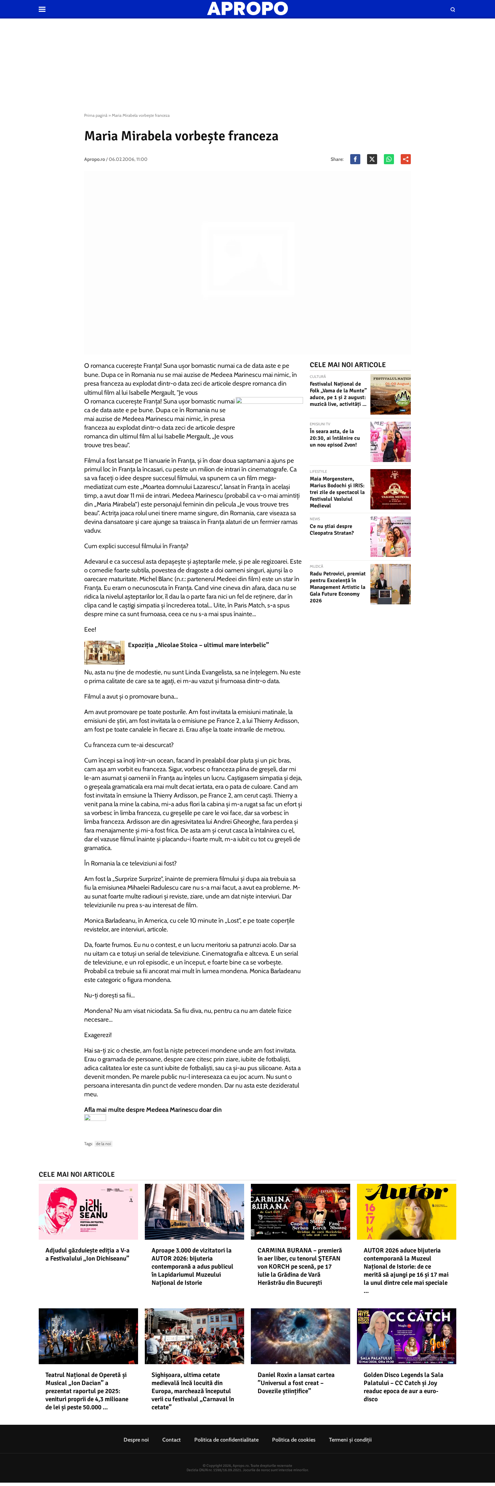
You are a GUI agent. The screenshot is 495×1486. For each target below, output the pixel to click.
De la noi (103, 1143)
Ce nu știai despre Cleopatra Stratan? (332, 529)
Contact (171, 1440)
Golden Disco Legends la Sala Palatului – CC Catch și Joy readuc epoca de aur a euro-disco (403, 1387)
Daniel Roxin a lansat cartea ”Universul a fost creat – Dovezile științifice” (296, 1383)
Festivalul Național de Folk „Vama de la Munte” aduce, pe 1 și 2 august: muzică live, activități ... (338, 394)
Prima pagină (95, 115)
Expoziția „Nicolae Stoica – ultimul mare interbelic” (198, 645)
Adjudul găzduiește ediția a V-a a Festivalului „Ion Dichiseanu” (87, 1254)
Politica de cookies (294, 1440)
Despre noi (136, 1440)
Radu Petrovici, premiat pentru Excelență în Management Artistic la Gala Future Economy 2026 (338, 587)
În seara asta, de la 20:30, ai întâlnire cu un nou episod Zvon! (335, 438)
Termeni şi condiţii (350, 1440)
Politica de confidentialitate (226, 1440)
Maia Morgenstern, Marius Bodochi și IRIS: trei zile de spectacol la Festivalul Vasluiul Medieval (337, 492)
